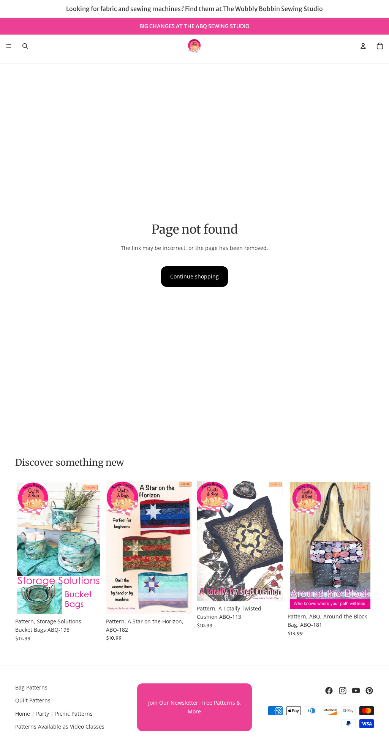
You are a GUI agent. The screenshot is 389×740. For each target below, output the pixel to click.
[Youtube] (356, 690)
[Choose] (89, 602)
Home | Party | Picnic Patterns (54, 713)
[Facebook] (329, 690)
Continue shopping (194, 276)
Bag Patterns (31, 687)
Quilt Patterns (33, 700)
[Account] (363, 46)
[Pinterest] (369, 690)
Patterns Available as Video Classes (59, 726)
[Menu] (8, 46)
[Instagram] (342, 690)
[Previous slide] (23, 547)
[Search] (25, 46)
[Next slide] (93, 547)
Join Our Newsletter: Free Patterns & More (194, 707)
